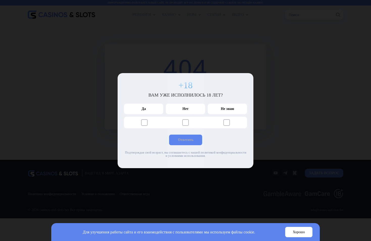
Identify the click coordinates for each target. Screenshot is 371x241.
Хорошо (299, 232)
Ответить (185, 140)
